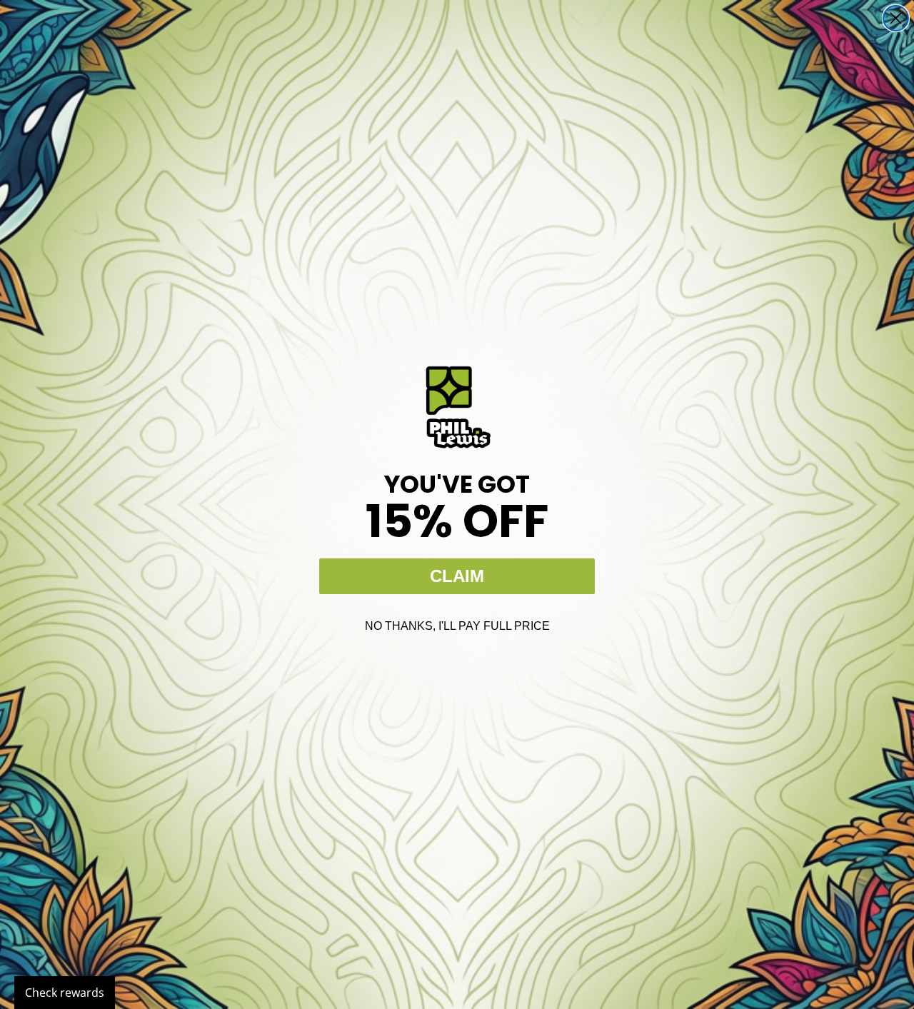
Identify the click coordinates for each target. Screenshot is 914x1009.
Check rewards (64, 992)
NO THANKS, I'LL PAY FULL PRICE (457, 626)
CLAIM (457, 576)
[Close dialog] (895, 18)
